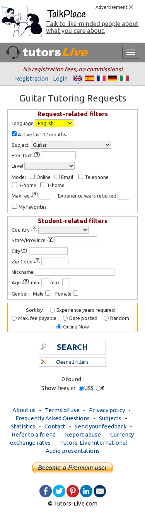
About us (24, 410)
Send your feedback (100, 426)
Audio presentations (73, 450)
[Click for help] (37, 154)
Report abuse (83, 434)
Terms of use (62, 410)
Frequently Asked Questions (52, 418)
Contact (54, 426)
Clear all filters (72, 362)
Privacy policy (107, 410)
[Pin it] (73, 490)
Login (60, 78)
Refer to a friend (34, 434)
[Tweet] (59, 490)
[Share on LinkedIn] (86, 490)
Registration (31, 78)
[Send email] (100, 490)
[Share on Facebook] (45, 490)
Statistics (23, 426)
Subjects (110, 418)
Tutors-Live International (93, 442)
